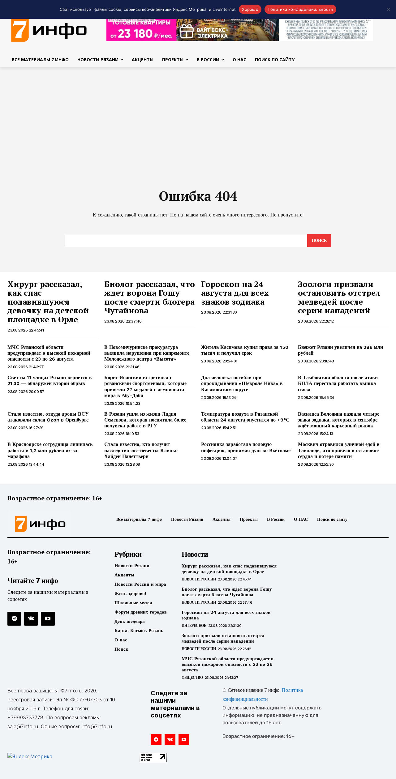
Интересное (194, 625)
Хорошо (250, 9)
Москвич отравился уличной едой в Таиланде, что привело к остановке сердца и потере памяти (339, 450)
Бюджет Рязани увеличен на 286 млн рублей (340, 350)
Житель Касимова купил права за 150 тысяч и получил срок (244, 350)
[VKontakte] (31, 618)
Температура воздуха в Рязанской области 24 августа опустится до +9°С (245, 417)
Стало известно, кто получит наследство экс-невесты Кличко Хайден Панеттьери (141, 450)
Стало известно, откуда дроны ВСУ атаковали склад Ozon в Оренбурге (48, 417)
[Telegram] (14, 618)
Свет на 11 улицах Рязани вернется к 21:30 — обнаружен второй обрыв (49, 380)
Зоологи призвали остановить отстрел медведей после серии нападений (339, 297)
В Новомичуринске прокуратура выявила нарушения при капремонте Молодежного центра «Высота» (146, 353)
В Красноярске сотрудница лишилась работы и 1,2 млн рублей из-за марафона (50, 450)
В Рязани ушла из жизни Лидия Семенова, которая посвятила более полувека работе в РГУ (145, 420)
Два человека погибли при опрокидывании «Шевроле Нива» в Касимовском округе (242, 383)
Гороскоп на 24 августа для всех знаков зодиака (235, 293)
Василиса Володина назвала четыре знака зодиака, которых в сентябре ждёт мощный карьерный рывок (338, 420)
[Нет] (388, 9)
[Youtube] (47, 618)
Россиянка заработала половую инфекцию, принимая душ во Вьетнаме (246, 447)
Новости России (199, 579)
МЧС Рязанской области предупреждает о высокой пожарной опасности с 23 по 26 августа (48, 353)
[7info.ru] (52, 524)
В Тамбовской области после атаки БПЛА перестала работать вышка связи (338, 383)
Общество (192, 677)
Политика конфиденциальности (300, 9)
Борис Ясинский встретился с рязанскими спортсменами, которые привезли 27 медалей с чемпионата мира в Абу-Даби (145, 386)
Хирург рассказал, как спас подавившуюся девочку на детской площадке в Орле (48, 301)
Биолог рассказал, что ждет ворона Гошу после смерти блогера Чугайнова (149, 297)
